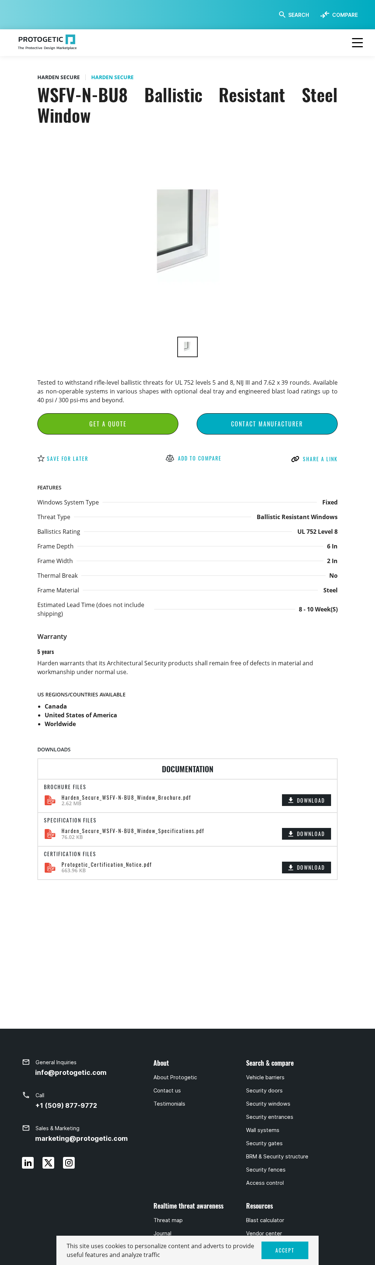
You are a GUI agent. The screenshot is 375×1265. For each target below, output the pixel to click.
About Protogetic (175, 1077)
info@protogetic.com (71, 1072)
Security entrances (269, 1117)
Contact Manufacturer (267, 423)
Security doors (264, 1090)
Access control (265, 1183)
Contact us (167, 1090)
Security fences (266, 1169)
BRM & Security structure (277, 1156)
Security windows (268, 1104)
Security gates (264, 1143)
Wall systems (262, 1130)
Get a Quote (108, 423)
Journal (162, 1233)
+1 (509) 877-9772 (66, 1105)
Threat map (168, 1220)
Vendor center (264, 1233)
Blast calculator (265, 1220)
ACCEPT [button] (284, 1250)
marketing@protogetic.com (81, 1138)
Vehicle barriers (265, 1077)
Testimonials (169, 1104)
